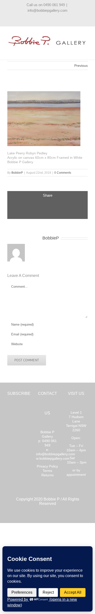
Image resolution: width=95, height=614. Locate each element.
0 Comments (62, 172)
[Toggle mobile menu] (86, 51)
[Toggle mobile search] (77, 51)
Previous (81, 66)
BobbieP (17, 172)
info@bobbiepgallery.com (47, 10)
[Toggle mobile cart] (68, 51)
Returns (47, 475)
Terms (47, 471)
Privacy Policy (47, 466)
